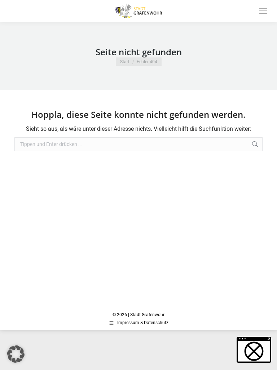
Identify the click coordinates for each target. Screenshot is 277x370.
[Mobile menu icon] (263, 10)
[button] (16, 354)
